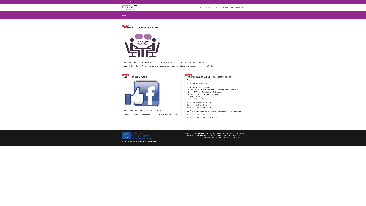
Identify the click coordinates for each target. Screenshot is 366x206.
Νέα (232, 7)
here (175, 114)
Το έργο (216, 7)
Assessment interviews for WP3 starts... (143, 27)
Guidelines (207, 7)
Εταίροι (225, 7)
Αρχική (199, 7)
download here (196, 103)
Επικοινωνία (240, 7)
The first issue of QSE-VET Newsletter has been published (209, 78)
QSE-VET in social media (135, 76)
